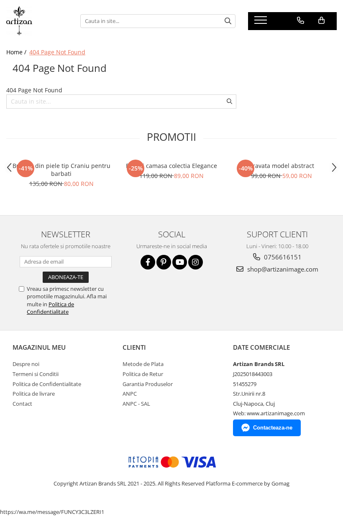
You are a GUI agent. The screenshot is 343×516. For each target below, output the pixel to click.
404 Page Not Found (57, 52)
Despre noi (26, 364)
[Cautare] (227, 21)
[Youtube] (179, 262)
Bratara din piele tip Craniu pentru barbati (61, 170)
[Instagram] (195, 262)
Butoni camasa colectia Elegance (171, 166)
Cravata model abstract (281, 166)
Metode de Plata (143, 364)
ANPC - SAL (136, 403)
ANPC (130, 393)
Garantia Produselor (148, 384)
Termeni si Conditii (36, 374)
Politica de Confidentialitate (50, 307)
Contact (22, 403)
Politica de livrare (34, 393)
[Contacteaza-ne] (300, 20)
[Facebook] (148, 262)
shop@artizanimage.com (282, 269)
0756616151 (282, 257)
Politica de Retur (143, 374)
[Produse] (261, 22)
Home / (17, 52)
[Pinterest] (163, 262)
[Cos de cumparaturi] (321, 20)
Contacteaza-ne (272, 427)
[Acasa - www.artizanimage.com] (37, 21)
